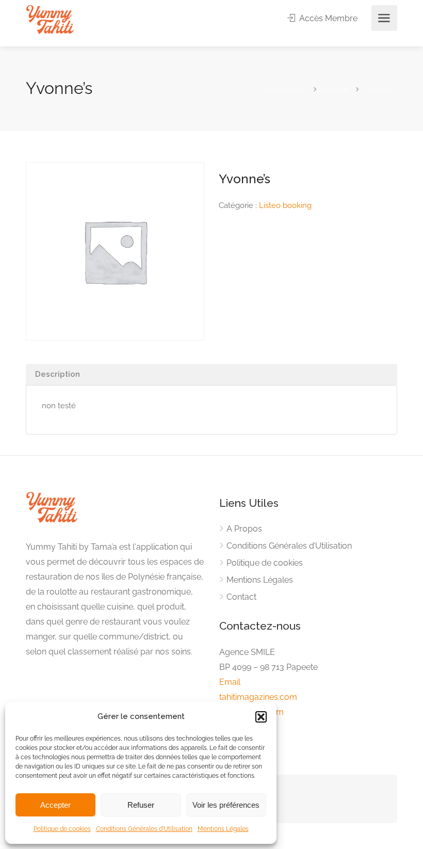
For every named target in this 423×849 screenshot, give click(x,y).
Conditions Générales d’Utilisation (144, 828)
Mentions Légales (223, 828)
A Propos (244, 529)
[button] (261, 717)
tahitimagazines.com (258, 697)
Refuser (140, 804)
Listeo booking (285, 205)
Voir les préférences (225, 804)
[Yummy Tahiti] (50, 19)
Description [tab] (57, 374)
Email (229, 682)
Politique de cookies (62, 828)
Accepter (55, 804)
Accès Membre (327, 18)
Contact (241, 597)
